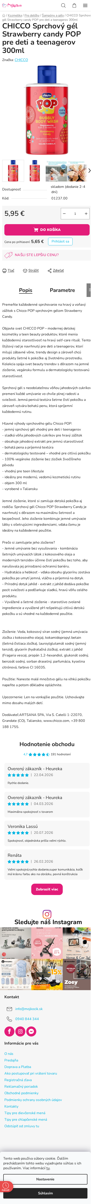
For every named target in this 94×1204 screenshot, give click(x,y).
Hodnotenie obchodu (47, 744)
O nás (8, 1053)
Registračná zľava (18, 1080)
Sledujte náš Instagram (48, 922)
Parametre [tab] (62, 290)
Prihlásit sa (60, 241)
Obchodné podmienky (21, 1093)
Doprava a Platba (17, 1066)
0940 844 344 (27, 1019)
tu (48, 1168)
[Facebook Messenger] (31, 1031)
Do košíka (50, 229)
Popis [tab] (25, 290)
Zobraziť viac (47, 889)
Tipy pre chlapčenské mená (25, 1119)
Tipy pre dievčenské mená (24, 1113)
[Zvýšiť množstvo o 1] (86, 213)
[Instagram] (20, 1031)
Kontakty (11, 1106)
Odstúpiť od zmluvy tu (21, 1126)
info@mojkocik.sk (29, 1009)
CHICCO (21, 60)
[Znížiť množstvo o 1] (64, 213)
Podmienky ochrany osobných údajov (33, 1100)
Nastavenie (45, 1179)
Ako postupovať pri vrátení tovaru (30, 1073)
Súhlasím (45, 1193)
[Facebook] (9, 1031)
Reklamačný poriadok (21, 1086)
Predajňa (11, 1060)
